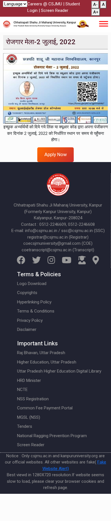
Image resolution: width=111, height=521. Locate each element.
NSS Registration (33, 398)
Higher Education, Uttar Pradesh (46, 362)
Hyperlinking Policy (34, 302)
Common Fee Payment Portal (45, 408)
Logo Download (31, 283)
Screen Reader (54, 10)
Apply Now (55, 154)
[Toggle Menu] (103, 23)
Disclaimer (26, 329)
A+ (95, 12)
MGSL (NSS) (28, 417)
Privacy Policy (30, 320)
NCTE (22, 389)
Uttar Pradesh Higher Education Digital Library (59, 371)
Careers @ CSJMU (44, 4)
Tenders (24, 426)
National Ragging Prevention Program (52, 435)
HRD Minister (29, 380)
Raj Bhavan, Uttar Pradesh (41, 352)
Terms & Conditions (35, 311)
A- (95, 4)
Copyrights (27, 292)
